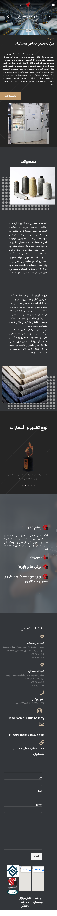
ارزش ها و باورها (30, 566)
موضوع (39, 804)
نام (40, 777)
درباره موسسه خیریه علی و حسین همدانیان (26, 579)
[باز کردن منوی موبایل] (53, 5)
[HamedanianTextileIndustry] (39, 710)
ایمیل (39, 791)
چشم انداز (35, 527)
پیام (40, 818)
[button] (22, 485)
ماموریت (36, 557)
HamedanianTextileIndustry (26, 718)
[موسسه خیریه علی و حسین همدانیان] (41, 742)
